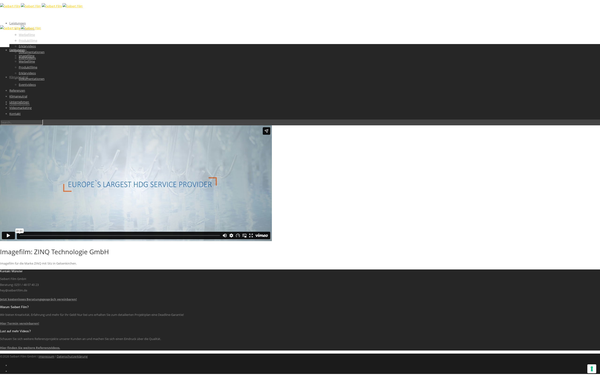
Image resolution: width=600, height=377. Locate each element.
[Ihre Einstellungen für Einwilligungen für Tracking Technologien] (591, 368)
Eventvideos (27, 84)
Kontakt (15, 114)
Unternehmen (19, 102)
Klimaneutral (18, 96)
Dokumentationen (32, 52)
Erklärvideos (27, 46)
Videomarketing (20, 108)
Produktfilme (28, 40)
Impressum (46, 356)
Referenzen (17, 90)
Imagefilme (26, 56)
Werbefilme (27, 35)
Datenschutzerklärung (72, 356)
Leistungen (17, 23)
